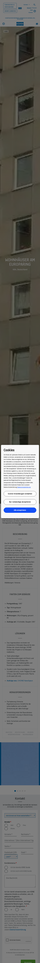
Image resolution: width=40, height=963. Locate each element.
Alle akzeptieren (20, 510)
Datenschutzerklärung (24, 487)
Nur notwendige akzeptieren (20, 502)
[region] (20, 481)
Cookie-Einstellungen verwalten (20, 494)
